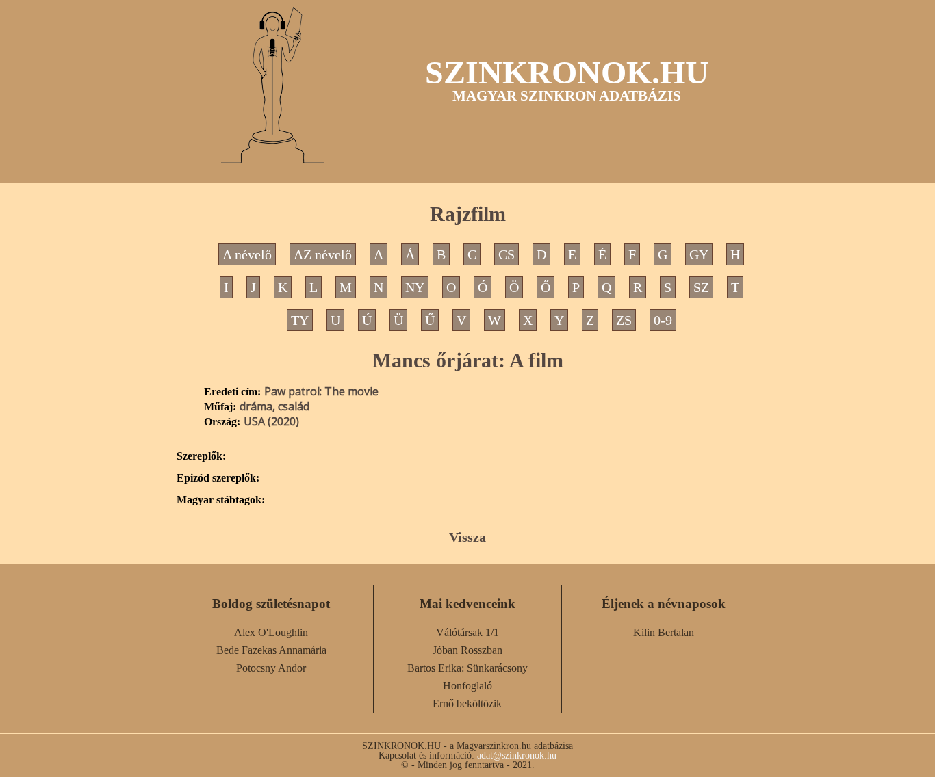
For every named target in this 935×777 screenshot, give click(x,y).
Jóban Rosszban (467, 650)
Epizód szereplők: (218, 478)
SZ (701, 287)
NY (414, 287)
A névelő (247, 254)
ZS (624, 320)
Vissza (467, 537)
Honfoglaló (467, 686)
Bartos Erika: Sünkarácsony (467, 668)
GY (698, 254)
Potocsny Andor (271, 668)
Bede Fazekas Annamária (271, 650)
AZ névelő (323, 254)
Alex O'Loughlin (271, 632)
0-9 (663, 320)
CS (506, 254)
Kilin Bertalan (663, 632)
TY (300, 320)
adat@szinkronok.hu (516, 755)
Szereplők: (201, 456)
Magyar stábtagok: (221, 500)
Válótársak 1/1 (467, 632)
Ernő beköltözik (467, 703)
